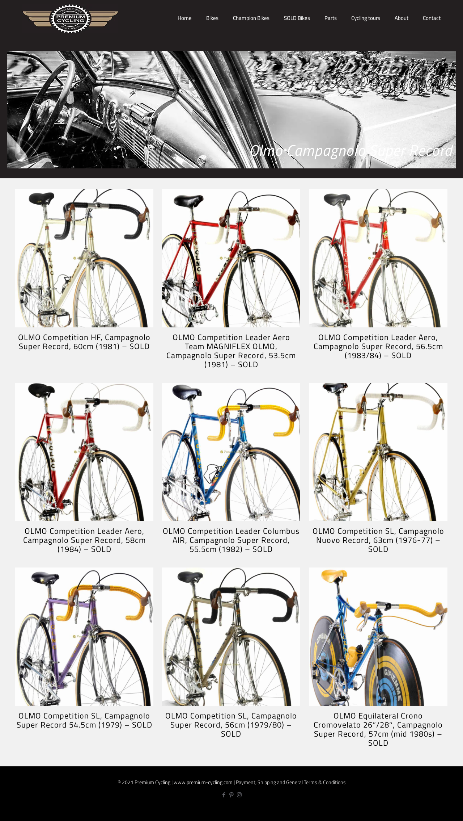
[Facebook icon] (224, 795)
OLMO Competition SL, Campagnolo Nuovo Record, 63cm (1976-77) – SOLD (378, 540)
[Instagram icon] (239, 795)
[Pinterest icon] (231, 795)
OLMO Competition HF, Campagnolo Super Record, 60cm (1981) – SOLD (84, 341)
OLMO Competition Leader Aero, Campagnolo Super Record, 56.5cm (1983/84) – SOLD (378, 346)
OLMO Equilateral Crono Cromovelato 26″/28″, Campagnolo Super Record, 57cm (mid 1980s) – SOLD (378, 729)
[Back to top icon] (433, 809)
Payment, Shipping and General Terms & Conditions (291, 782)
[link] (212, 43)
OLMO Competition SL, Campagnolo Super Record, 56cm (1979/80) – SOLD (231, 724)
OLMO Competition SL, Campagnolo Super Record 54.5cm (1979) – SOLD (84, 720)
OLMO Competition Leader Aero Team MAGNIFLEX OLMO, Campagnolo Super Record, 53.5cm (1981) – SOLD (231, 350)
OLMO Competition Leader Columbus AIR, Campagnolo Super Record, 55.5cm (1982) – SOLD (231, 540)
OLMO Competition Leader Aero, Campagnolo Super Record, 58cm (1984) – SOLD (84, 540)
